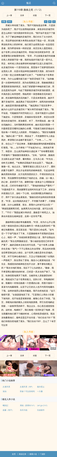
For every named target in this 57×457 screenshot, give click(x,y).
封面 (35, 15)
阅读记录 (22, 454)
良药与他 (23, 410)
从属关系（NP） (27, 386)
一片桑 (40, 391)
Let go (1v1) (42, 405)
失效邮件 (41, 410)
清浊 (4, 391)
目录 (22, 15)
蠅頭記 (5, 405)
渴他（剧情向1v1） (28, 405)
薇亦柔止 (41, 386)
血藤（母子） (8, 410)
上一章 (9, 15)
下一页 (48, 15)
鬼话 (28, 3)
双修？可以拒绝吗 (27, 391)
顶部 (43, 454)
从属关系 (6, 386)
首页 (14, 454)
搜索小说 (33, 454)
